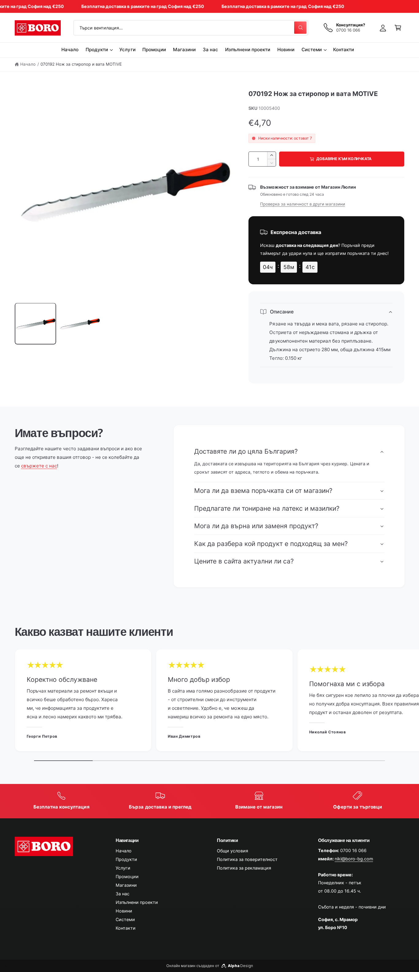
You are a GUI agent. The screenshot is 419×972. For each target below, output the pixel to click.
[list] (209, 701)
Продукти (97, 49)
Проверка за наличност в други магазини (302, 204)
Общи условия (232, 850)
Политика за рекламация (244, 867)
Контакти (126, 928)
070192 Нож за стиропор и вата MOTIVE (81, 64)
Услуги (123, 867)
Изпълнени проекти (137, 902)
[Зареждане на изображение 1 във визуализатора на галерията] (35, 323)
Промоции (127, 876)
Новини (124, 910)
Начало (28, 64)
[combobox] (191, 27)
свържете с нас (39, 466)
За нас (122, 893)
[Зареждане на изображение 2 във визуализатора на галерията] (79, 323)
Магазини (126, 885)
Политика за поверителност (247, 859)
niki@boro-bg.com (354, 858)
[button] (398, 27)
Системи (312, 49)
